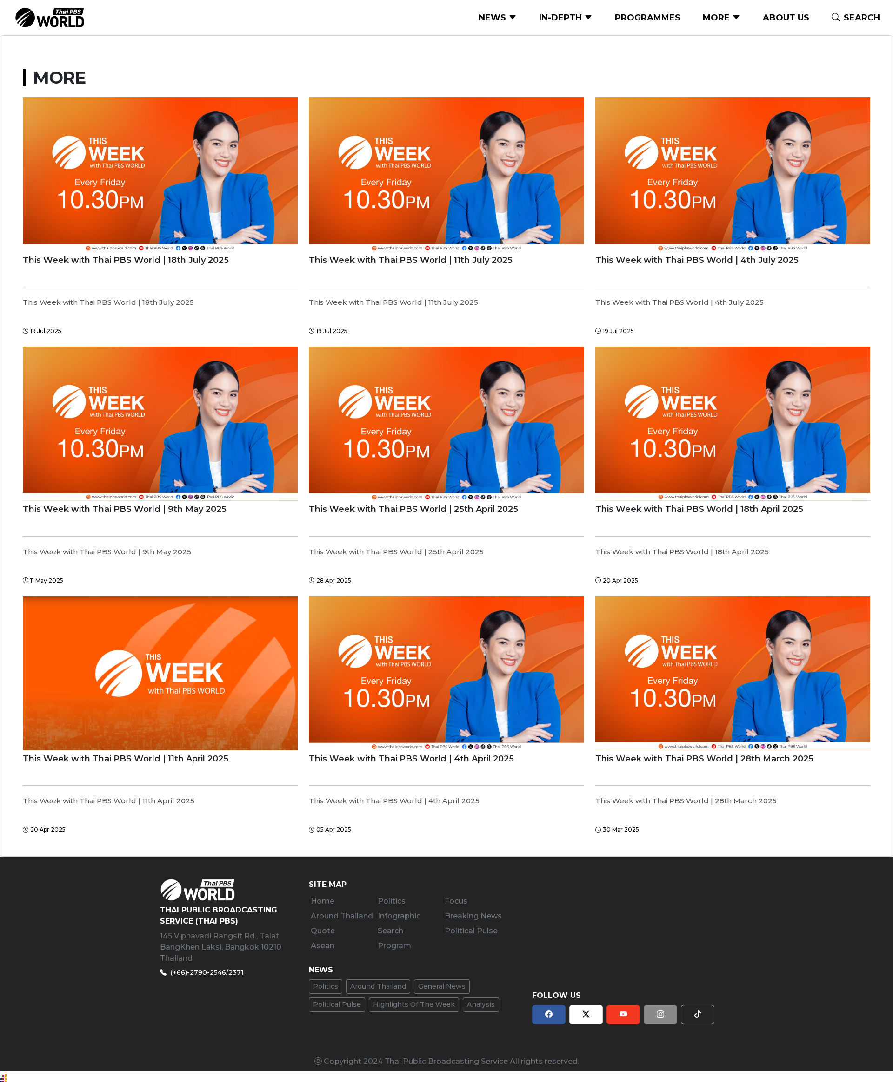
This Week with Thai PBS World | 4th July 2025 (697, 260)
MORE (717, 18)
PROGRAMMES (647, 18)
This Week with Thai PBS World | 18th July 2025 (126, 260)
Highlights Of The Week (414, 1004)
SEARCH (862, 18)
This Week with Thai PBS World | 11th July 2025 (411, 260)
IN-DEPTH (561, 18)
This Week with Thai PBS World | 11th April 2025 (125, 759)
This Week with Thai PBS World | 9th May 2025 (125, 509)
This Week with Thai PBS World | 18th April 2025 (699, 509)
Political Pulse (337, 1004)
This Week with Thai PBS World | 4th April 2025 (411, 759)
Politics (325, 986)
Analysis (481, 1004)
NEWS (493, 18)
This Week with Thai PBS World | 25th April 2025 (413, 509)
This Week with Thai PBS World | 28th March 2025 (704, 759)
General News (442, 986)
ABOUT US (786, 18)
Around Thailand (378, 986)
